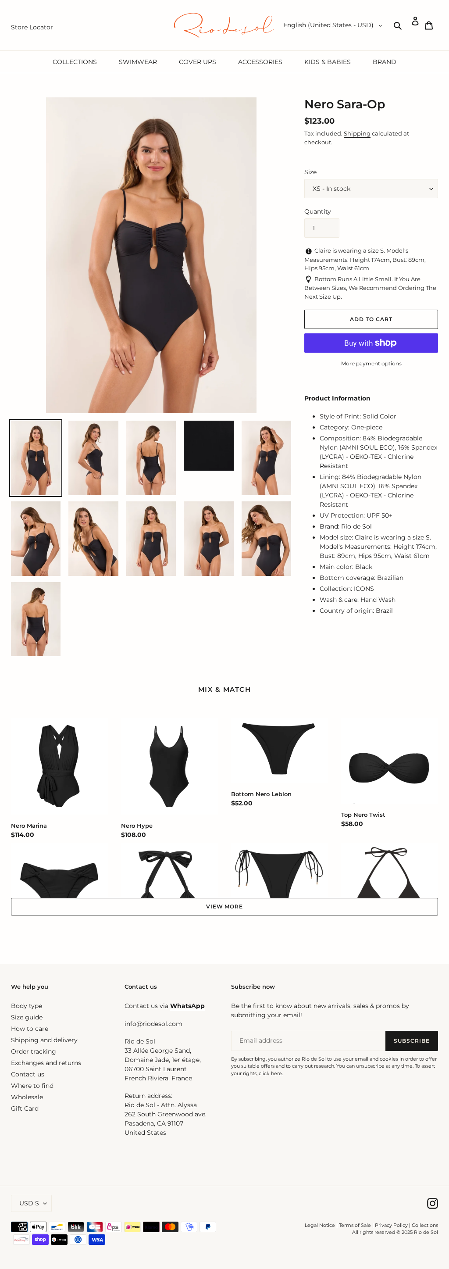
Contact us (27, 1074)
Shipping (357, 133)
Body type (26, 1006)
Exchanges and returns (46, 1063)
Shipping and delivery (44, 1040)
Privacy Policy (392, 1225)
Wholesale (27, 1097)
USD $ (29, 1203)
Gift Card (25, 1108)
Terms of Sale (355, 1225)
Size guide (27, 1017)
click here (270, 1073)
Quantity (317, 211)
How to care (29, 1029)
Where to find (32, 1086)
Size (310, 172)
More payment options (371, 363)
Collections (425, 1225)
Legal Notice (320, 1225)
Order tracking (33, 1051)
